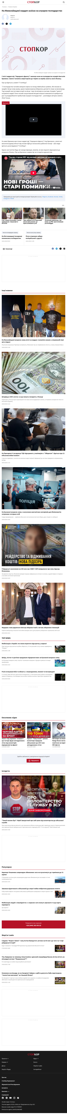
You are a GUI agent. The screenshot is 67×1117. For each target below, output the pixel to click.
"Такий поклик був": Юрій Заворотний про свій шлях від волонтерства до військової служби (33, 821)
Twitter (60, 197)
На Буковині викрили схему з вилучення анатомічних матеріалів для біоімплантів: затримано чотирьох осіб (31, 513)
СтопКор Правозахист (8, 1081)
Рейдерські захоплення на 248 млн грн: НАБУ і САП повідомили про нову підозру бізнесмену (31, 570)
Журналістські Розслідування (11, 1084)
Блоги (35, 1062)
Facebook (50, 197)
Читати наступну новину (34, 233)
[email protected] (17, 1109)
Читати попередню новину (10, 233)
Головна (4, 7)
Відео (35, 1059)
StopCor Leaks (8, 935)
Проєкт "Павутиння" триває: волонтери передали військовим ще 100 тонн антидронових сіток (37, 742)
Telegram (44, 197)
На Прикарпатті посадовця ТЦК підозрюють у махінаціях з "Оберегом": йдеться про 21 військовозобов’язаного (33, 454)
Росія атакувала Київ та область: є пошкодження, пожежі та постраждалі (28, 672)
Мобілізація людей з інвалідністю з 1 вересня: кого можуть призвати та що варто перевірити (31, 904)
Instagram (6, 199)
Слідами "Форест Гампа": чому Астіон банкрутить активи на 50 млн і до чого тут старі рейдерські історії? (32, 942)
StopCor (12, 16)
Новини (4, 1062)
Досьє (3, 1066)
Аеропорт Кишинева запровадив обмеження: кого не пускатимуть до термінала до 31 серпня (32, 873)
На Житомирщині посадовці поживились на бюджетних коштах (12, 238)
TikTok (11, 199)
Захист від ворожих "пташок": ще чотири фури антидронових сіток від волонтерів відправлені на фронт (13, 742)
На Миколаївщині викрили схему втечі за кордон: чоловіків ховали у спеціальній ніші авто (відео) (33, 341)
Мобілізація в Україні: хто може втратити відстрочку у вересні (24, 644)
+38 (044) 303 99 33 (33, 925)
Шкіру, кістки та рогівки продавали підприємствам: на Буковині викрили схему (30, 658)
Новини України (12, 7)
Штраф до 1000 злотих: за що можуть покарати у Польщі (22, 397)
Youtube (56, 197)
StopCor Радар (6, 1069)
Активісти (5, 1088)
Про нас (4, 1077)
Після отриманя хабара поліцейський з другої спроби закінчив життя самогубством (34, 239)
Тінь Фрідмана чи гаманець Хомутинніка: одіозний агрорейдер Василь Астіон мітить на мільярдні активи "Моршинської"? (33, 958)
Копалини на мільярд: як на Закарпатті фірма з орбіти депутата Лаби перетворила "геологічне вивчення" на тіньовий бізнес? (31, 974)
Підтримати (35, 761)
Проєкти (4, 1059)
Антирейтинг (38, 1069)
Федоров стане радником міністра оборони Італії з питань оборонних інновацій (30, 628)
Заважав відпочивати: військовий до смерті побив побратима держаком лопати (31, 889)
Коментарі (9, 249)
